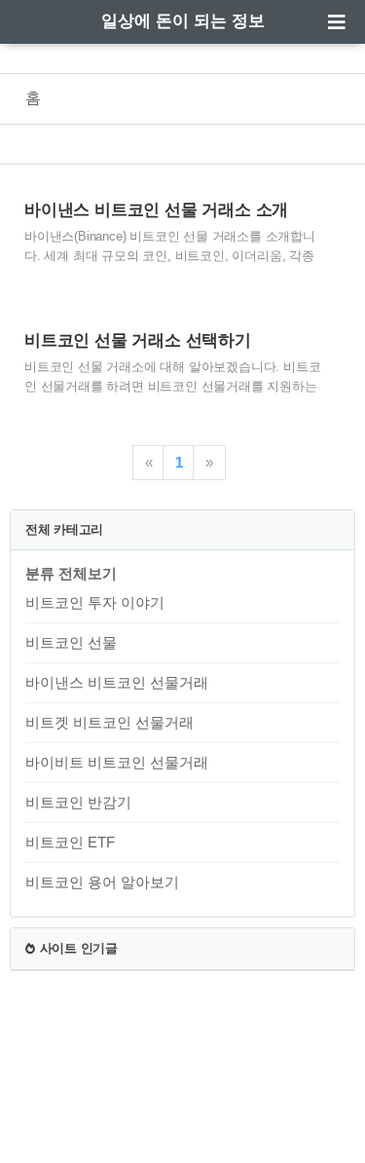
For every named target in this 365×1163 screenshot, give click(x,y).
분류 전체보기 (71, 573)
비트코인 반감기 (78, 802)
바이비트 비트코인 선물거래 (116, 762)
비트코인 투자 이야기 (94, 602)
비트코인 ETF (70, 842)
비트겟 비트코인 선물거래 (109, 722)
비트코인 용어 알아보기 (102, 882)
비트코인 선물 (71, 642)
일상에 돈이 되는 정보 (183, 21)
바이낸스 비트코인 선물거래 (116, 682)
